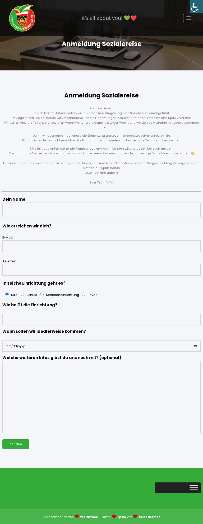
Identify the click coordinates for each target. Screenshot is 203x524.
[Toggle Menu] (194, 487)
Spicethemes (149, 517)
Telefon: (9, 261)
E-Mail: (7, 237)
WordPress (89, 517)
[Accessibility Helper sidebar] (196, 6)
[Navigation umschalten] (189, 18)
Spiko (121, 517)
